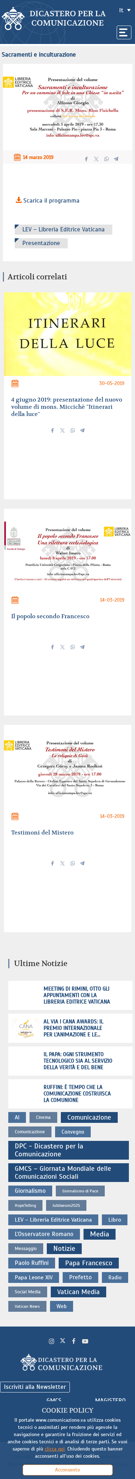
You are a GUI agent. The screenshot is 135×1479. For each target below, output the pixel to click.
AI (17, 1117)
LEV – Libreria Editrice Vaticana (63, 229)
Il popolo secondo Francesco (50, 616)
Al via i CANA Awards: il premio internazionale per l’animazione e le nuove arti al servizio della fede (73, 1034)
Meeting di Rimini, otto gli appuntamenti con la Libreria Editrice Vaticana (77, 995)
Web (62, 1306)
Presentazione (41, 243)
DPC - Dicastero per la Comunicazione (49, 1150)
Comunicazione (89, 1117)
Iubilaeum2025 (66, 1205)
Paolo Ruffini (32, 1263)
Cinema (43, 1117)
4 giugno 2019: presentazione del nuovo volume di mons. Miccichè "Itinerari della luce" (66, 407)
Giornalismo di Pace (80, 1191)
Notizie (64, 1248)
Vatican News (27, 1306)
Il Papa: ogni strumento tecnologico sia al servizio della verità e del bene (78, 1061)
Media (99, 1234)
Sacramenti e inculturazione (39, 54)
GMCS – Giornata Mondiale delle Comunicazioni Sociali (63, 1173)
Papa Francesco (88, 1263)
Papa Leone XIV (34, 1277)
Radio (115, 1277)
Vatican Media (78, 1292)
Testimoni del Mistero (42, 832)
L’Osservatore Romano (44, 1234)
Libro (114, 1219)
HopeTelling (25, 1205)
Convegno (73, 1132)
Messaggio (26, 1249)
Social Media (28, 1292)
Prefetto (80, 1277)
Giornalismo (30, 1191)
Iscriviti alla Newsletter (35, 1387)
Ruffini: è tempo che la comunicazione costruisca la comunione (77, 1093)
